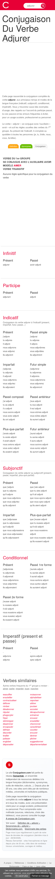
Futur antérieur (39, 429)
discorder (7, 732)
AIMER (17, 165)
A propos (7, 862)
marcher (34, 688)
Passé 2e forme (13, 597)
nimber (6, 706)
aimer (5, 688)
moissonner (35, 694)
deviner (33, 735)
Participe (11, 285)
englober (7, 741)
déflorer (6, 703)
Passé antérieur (40, 397)
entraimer (34, 715)
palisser (6, 738)
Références (19, 862)
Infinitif (9, 253)
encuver (34, 732)
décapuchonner (37, 712)
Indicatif (10, 317)
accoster (34, 709)
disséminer (8, 723)
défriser (6, 729)
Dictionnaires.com (14, 828)
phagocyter (8, 715)
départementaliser (38, 744)
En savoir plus (22, 875)
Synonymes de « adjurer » (18, 825)
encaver (34, 717)
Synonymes (26, 146)
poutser (33, 706)
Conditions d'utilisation (36, 862)
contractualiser (10, 700)
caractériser (35, 726)
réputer (6, 712)
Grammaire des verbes (35, 828)
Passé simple (38, 332)
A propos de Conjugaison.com (20, 818)
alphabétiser (36, 697)
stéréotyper (8, 720)
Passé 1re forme (41, 565)
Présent (8, 260)
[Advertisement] (27, 68)
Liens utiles (41, 866)
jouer (27, 688)
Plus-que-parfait (13, 429)
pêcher (33, 738)
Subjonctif (12, 468)
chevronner (35, 723)
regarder (20, 688)
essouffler (7, 694)
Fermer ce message (40, 875)
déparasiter (8, 744)
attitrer (33, 703)
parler (12, 688)
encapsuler (8, 726)
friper (5, 717)
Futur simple (38, 365)
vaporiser (34, 700)
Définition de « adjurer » (29, 822)
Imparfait (9, 365)
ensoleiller (7, 697)
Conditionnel (15, 557)
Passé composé (13, 397)
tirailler (6, 735)
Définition (13, 146)
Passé (34, 260)
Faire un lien (27, 866)
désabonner (8, 709)
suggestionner (36, 741)
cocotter (34, 729)
